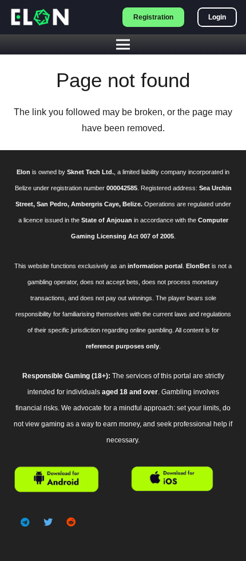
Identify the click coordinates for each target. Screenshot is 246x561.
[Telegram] (25, 522)
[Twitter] (48, 522)
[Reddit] (70, 522)
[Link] (39, 17)
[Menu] (123, 44)
